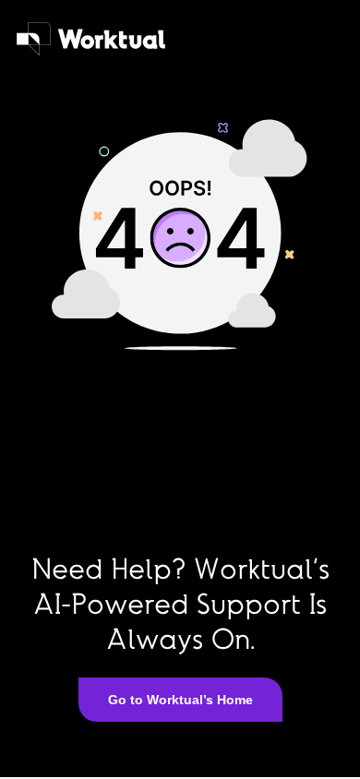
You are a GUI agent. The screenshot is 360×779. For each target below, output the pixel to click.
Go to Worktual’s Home (180, 699)
